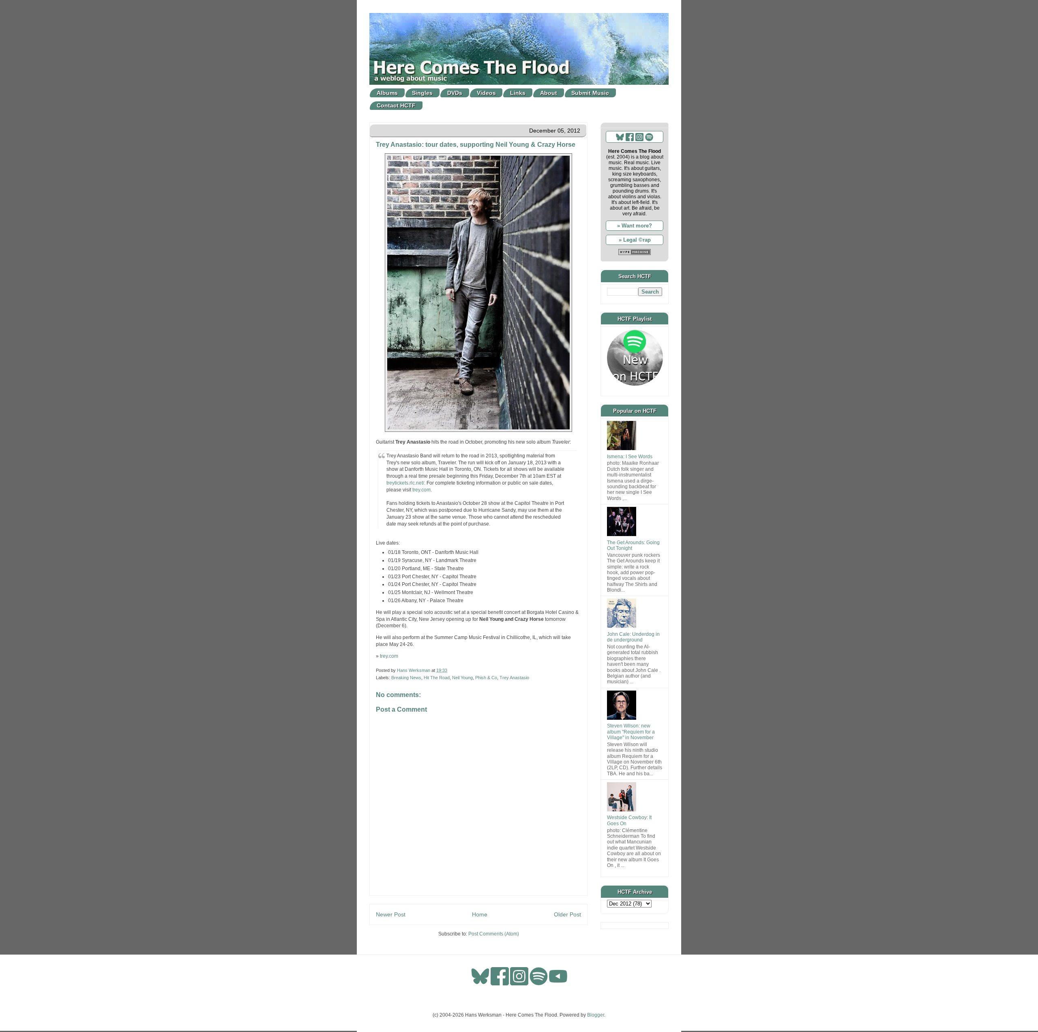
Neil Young (462, 677)
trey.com (421, 490)
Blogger (595, 1015)
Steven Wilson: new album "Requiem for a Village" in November (631, 731)
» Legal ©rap (635, 240)
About (548, 93)
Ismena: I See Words (629, 456)
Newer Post (390, 914)
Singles (422, 93)
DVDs (454, 93)
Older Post (567, 914)
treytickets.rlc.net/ (405, 483)
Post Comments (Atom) (493, 934)
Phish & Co (486, 677)
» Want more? (634, 226)
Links (517, 93)
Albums (387, 93)
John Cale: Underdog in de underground (633, 637)
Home (479, 914)
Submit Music (590, 93)
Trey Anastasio (514, 677)
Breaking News (406, 677)
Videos (486, 93)
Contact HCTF (396, 105)
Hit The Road (437, 677)
